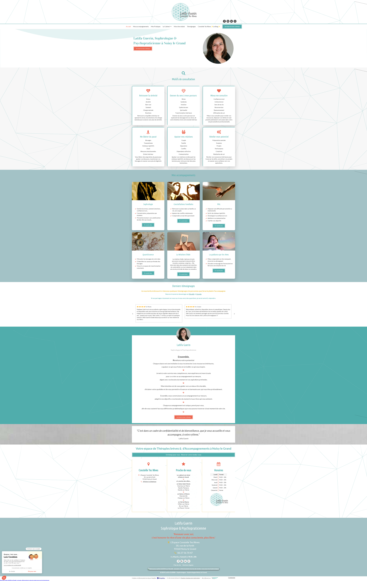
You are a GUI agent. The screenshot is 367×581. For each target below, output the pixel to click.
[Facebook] (224, 21)
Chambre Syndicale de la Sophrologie (190, 578)
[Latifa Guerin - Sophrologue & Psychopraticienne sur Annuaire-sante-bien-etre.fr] (214, 578)
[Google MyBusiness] (228, 21)
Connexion (231, 578)
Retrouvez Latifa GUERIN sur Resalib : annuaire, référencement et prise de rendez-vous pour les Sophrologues (24, 580)
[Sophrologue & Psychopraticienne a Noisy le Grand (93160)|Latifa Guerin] (183, 11)
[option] (159, 311)
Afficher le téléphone (149, 481)
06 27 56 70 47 (185, 552)
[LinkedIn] (231, 21)
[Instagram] (235, 21)
